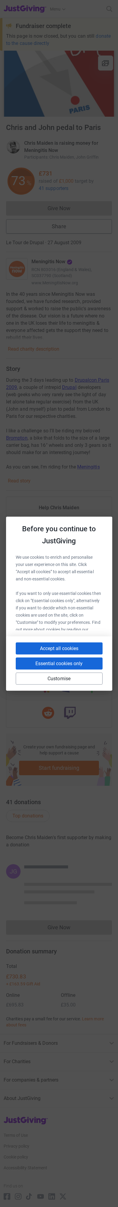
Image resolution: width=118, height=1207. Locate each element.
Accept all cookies (59, 648)
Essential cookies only (59, 663)
